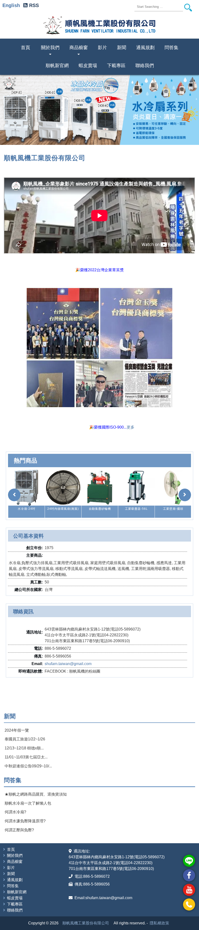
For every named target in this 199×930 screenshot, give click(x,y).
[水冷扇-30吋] (173, 487)
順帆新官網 (57, 65)
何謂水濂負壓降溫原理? (25, 821)
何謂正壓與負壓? (19, 830)
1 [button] (93, 137)
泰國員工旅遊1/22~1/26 (25, 739)
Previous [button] (10, 110)
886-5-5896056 (96, 884)
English (11, 5)
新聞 (121, 47)
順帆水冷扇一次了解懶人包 (28, 803)
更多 (130, 427)
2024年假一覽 (17, 730)
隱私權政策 (159, 923)
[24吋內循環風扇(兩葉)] (26, 487)
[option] (26, 493)
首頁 (25, 47)
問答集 (171, 47)
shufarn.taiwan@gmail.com (68, 664)
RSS (34, 5)
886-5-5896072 (96, 876)
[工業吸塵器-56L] (100, 487)
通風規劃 (145, 47)
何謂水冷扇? (15, 812)
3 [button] (101, 137)
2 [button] (97, 137)
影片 (102, 47)
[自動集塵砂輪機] (63, 487)
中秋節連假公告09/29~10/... (28, 766)
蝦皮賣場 (88, 65)
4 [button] (106, 137)
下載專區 (116, 65)
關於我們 (50, 51)
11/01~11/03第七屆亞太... (26, 757)
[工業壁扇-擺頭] (136, 487)
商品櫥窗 (78, 51)
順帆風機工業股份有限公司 (85, 923)
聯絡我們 (144, 65)
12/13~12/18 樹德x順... (24, 748)
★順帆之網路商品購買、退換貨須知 (36, 794)
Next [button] (189, 110)
